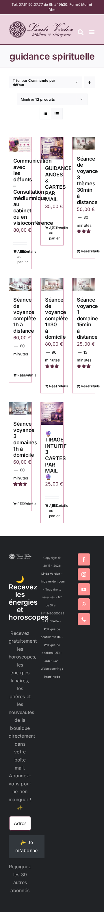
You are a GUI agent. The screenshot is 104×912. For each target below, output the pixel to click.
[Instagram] (84, 574)
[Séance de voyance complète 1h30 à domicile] (52, 284)
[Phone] (84, 619)
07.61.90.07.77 (31, 4)
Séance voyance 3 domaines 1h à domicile (25, 439)
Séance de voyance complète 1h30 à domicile (56, 318)
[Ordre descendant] (89, 82)
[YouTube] (84, 589)
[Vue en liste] (56, 113)
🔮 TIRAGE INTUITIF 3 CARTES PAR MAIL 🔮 (56, 455)
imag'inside (52, 676)
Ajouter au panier (18, 256)
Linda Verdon (50, 573)
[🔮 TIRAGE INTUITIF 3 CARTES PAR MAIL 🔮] (52, 413)
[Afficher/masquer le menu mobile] (92, 32)
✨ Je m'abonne (26, 846)
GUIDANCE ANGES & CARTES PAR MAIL (58, 183)
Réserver (82, 251)
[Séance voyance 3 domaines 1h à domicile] (20, 408)
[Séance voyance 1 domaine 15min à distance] (84, 284)
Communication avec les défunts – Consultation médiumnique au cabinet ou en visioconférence (33, 192)
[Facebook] (84, 559)
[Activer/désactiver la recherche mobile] (80, 32)
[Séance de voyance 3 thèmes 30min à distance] (84, 143)
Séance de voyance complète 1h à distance (24, 315)
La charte (52, 621)
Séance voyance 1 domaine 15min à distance (87, 318)
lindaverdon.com (53, 581)
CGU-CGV (51, 660)
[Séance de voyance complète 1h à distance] (20, 284)
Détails (25, 251)
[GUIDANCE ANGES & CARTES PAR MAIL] (52, 148)
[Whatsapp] (84, 604)
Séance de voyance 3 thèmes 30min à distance (87, 180)
